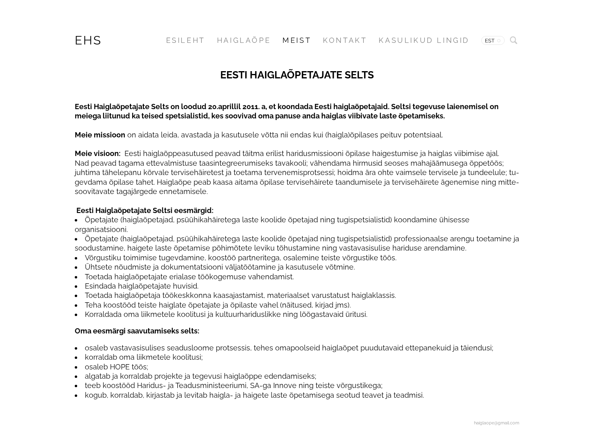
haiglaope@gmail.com (496, 423)
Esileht (185, 40)
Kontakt (345, 40)
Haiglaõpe (244, 40)
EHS (88, 40)
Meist (296, 40)
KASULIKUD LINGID (424, 40)
